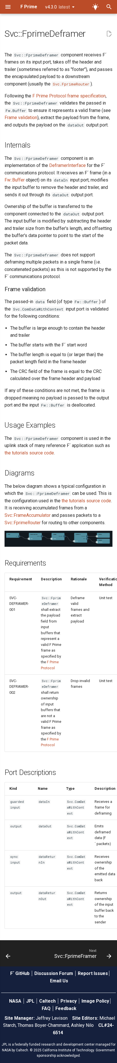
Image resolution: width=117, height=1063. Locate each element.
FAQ (47, 1008)
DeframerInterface (67, 165)
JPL (30, 1001)
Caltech (48, 1001)
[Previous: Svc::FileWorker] (8, 955)
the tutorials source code (29, 453)
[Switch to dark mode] (95, 7)
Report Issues (93, 973)
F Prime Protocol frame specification (69, 96)
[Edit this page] (109, 34)
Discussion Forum (54, 973)
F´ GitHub (20, 973)
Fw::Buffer (15, 180)
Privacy (69, 1001)
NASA (15, 1001)
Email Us (59, 981)
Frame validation (21, 117)
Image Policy (95, 1001)
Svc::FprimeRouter (23, 522)
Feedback (65, 1008)
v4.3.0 (57, 7)
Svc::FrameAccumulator (28, 515)
